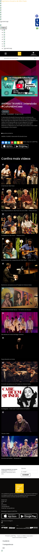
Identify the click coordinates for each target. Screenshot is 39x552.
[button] (37, 16)
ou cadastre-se (33, 55)
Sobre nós (4, 500)
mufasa (24, 537)
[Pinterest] (12, 142)
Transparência (5, 506)
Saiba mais (25, 496)
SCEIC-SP (3, 501)
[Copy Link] (18, 142)
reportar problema (7, 133)
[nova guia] (7, 25)
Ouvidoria (4, 505)
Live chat (5, 111)
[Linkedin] (9, 142)
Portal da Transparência (7, 508)
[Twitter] (6, 142)
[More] (21, 142)
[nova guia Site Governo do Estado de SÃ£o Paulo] (13, 1)
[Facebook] (3, 142)
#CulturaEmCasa (13, 117)
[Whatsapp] (15, 142)
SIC (2, 503)
